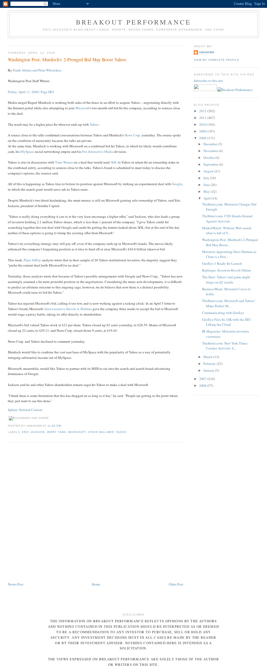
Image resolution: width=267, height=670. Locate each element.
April (207, 198)
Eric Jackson (33, 432)
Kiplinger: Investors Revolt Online (226, 270)
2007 (203, 378)
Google (177, 184)
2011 (203, 117)
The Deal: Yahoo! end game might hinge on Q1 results (226, 280)
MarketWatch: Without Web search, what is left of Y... (227, 231)
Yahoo (94, 124)
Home (96, 584)
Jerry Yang (56, 432)
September (211, 164)
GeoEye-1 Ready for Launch (222, 263)
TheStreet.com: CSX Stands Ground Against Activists (227, 219)
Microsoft (82, 108)
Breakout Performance (133, 21)
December (210, 144)
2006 (203, 385)
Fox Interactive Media (97, 151)
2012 (203, 110)
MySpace (27, 151)
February (210, 363)
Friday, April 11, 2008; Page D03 (31, 91)
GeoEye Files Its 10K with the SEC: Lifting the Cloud (227, 322)
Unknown (206, 52)
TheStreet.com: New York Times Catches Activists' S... (224, 346)
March (208, 356)
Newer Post (15, 584)
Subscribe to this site (209, 80)
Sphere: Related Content (25, 409)
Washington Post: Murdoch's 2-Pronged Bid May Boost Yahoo (67, 59)
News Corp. (133, 135)
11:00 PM (54, 425)
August (208, 171)
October (209, 157)
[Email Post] (62, 425)
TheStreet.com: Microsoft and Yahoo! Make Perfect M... (228, 303)
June (207, 184)
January (209, 370)
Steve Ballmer (101, 432)
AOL (114, 162)
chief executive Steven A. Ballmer (68, 308)
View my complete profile (216, 59)
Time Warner (64, 162)
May (207, 191)
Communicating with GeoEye (223, 312)
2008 (203, 138)
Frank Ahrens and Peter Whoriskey (37, 70)
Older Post (176, 584)
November (211, 150)
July (206, 178)
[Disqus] (95, 512)
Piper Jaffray (32, 260)
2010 (203, 124)
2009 (203, 131)
